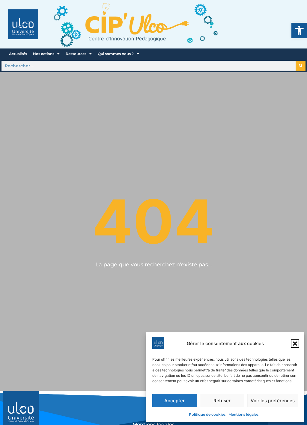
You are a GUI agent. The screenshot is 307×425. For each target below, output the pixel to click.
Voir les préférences (273, 400)
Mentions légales (243, 414)
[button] (299, 30)
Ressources (76, 53)
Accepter (174, 400)
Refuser (222, 400)
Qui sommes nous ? (116, 53)
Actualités (18, 53)
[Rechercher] (301, 66)
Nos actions (43, 53)
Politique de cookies (207, 414)
